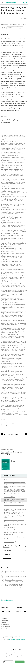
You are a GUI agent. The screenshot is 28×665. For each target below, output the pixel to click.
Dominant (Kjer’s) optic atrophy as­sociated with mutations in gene (14, 497)
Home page (4, 607)
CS (26, 2)
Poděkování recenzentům (11, 434)
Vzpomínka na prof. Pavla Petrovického (12, 529)
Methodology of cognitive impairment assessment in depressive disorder (15, 500)
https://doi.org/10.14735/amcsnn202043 (12, 28)
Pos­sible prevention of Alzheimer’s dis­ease (13, 493)
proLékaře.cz (8, 2)
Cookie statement (5, 627)
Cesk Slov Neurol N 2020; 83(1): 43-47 (15, 26)
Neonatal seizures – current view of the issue (14, 502)
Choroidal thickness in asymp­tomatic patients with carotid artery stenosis (15, 542)
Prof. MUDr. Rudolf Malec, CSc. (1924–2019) (13, 532)
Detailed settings (8, 662)
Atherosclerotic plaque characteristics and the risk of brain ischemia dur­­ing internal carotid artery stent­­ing (15, 516)
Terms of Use (12, 639)
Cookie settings (5, 629)
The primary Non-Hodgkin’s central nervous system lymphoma (15, 525)
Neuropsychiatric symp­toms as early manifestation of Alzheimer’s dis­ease (15, 510)
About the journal (7, 558)
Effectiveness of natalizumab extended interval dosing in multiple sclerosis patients (14, 513)
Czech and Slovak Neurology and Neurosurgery (11, 546)
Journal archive (7, 550)
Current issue (6, 554)
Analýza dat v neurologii (9, 527)
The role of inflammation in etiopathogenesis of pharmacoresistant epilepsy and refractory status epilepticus (15, 483)
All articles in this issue (9, 475)
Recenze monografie (8, 534)
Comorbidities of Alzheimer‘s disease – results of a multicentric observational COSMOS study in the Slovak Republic (15, 537)
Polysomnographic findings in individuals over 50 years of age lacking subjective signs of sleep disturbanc (14, 506)
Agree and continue (19, 662)
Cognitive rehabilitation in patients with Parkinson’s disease (15, 487)
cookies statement (21, 639)
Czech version (23, 18)
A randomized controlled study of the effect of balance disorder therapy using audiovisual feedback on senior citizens (14, 521)
